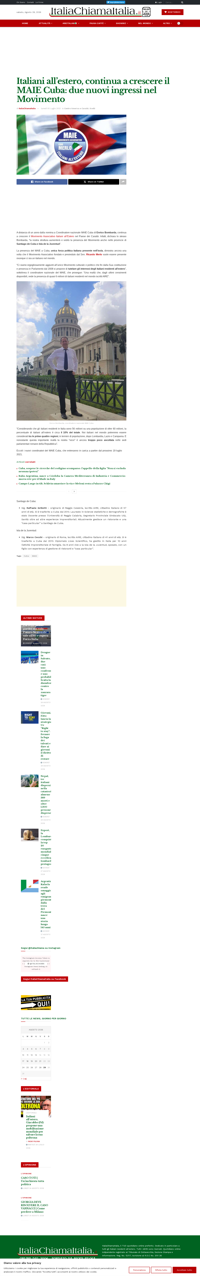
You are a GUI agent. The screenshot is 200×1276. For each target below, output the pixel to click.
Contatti (30, 2)
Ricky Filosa (34, 1141)
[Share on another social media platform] (123, 182)
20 (36, 1061)
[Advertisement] (100, 51)
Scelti (92, 108)
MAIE (34, 556)
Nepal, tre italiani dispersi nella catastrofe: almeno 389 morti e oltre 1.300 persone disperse (47, 794)
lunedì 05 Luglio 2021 (51, 108)
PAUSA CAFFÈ (97, 23)
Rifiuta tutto (161, 1270)
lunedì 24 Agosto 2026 (33, 1188)
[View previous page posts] (69, 491)
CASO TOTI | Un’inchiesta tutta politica (32, 1181)
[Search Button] (182, 2)
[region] (100, 1267)
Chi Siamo (21, 2)
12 (32, 1055)
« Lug (24, 1078)
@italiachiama (36, 964)
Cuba (26, 556)
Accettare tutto (184, 1270)
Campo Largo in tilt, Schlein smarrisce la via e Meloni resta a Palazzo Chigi (64, 483)
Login (159, 2)
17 (23, 1061)
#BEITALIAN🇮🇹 (70, 23)
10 (23, 1055)
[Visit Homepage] (100, 12)
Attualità (44, 23)
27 (36, 1067)
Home (25, 23)
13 (36, 1055)
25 (27, 1067)
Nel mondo (144, 23)
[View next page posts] (74, 491)
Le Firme (39, 2)
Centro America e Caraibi (76, 108)
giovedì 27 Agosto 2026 (45, 871)
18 (27, 1061)
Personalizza (139, 1270)
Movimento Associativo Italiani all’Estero (52, 236)
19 (32, 1061)
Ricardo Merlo (94, 254)
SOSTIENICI (174, 12)
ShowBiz (121, 23)
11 (27, 1055)
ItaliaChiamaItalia (27, 108)
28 (40, 1067)
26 (32, 1067)
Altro (166, 23)
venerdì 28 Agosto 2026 (35, 643)
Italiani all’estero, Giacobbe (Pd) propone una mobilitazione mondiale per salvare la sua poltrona (35, 1127)
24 (23, 1067)
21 (40, 1061)
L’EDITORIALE (31, 1113)
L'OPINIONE (26, 1174)
